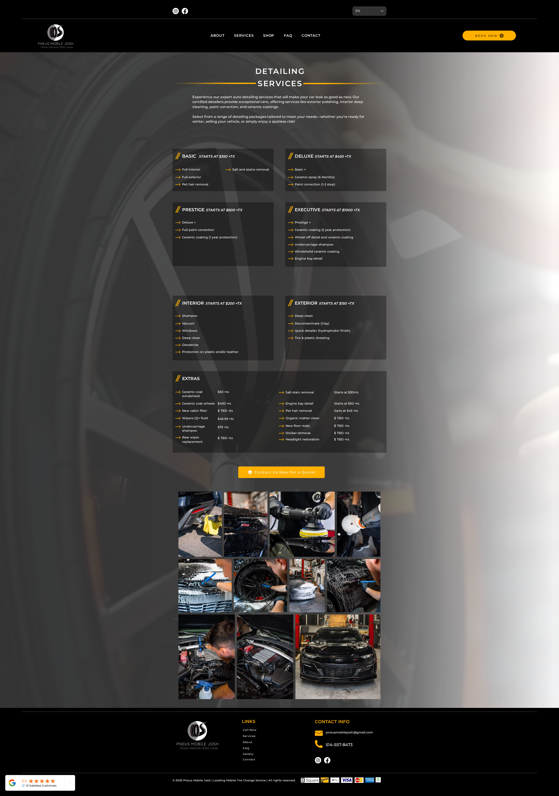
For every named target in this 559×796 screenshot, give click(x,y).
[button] (243, 35)
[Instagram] (176, 11)
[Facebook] (185, 11)
